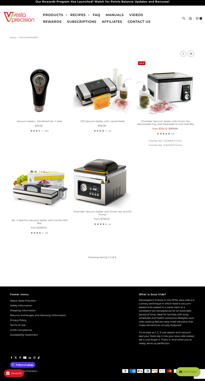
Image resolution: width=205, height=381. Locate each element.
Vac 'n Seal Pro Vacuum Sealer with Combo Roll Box (39, 222)
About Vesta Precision (23, 300)
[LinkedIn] (30, 358)
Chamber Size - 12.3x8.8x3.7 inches (165, 141)
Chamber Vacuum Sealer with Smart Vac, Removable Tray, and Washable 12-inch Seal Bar (165, 123)
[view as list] (191, 54)
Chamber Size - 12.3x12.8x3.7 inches (165, 145)
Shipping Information (23, 310)
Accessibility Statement (24, 334)
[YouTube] (24, 358)
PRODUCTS (53, 15)
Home (13, 37)
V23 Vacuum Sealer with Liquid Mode (102, 121)
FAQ (96, 15)
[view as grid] (183, 54)
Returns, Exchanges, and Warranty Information (38, 315)
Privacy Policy (18, 320)
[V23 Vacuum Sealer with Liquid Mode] (102, 89)
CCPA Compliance (21, 329)
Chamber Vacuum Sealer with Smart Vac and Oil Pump (102, 213)
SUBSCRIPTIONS (81, 22)
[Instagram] (34, 358)
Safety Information (21, 305)
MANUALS (115, 15)
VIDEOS (136, 15)
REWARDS (52, 22)
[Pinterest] (20, 358)
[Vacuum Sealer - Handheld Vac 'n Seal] (39, 89)
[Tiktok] (39, 358)
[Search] (184, 18)
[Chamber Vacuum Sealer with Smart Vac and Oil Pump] (102, 184)
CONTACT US (139, 22)
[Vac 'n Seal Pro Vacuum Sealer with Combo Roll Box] (39, 188)
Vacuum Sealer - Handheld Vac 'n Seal (39, 121)
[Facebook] (11, 358)
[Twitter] (15, 358)
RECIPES (78, 15)
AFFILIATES (112, 22)
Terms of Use (17, 325)
